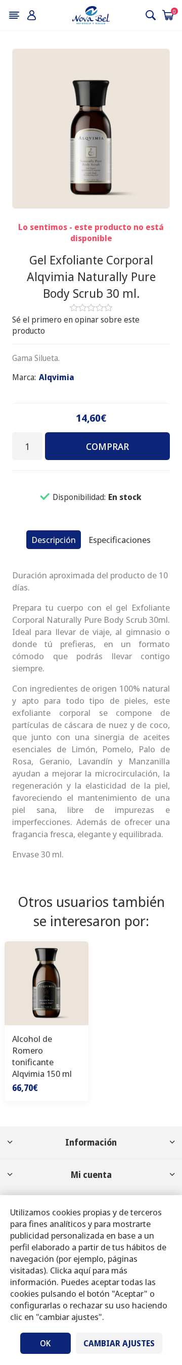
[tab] (53, 539)
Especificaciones (119, 539)
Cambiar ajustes (119, 1343)
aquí (82, 1270)
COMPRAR (107, 446)
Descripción (53, 539)
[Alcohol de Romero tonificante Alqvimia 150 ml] (46, 983)
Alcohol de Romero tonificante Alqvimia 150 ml (42, 1056)
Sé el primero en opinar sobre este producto (76, 325)
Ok (45, 1343)
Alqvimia (56, 377)
